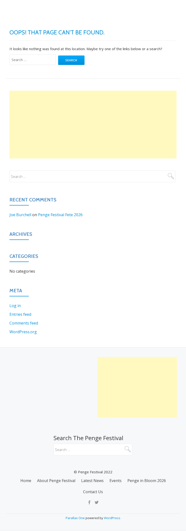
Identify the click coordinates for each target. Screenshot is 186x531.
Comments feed (23, 323)
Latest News (92, 25)
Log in (15, 305)
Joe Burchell (20, 214)
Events (119, 25)
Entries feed (20, 314)
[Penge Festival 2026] (13, 8)
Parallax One (75, 518)
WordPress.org (23, 331)
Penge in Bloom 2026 (154, 25)
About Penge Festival (51, 25)
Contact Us (93, 491)
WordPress (112, 518)
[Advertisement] (93, 125)
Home (17, 25)
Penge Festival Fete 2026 (60, 214)
